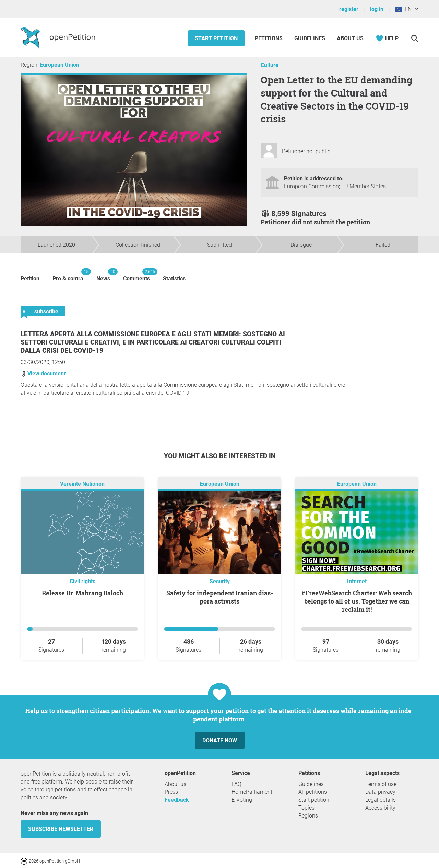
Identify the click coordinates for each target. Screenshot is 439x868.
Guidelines (309, 38)
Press (171, 792)
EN (407, 9)
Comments (136, 275)
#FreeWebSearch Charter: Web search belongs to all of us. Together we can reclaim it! (356, 601)
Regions (308, 815)
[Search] (414, 38)
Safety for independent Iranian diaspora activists (219, 597)
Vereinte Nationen (82, 484)
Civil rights (82, 581)
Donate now (219, 740)
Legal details (380, 800)
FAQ (236, 784)
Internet (357, 581)
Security (220, 581)
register (348, 9)
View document (46, 373)
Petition (30, 278)
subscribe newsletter (60, 829)
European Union (59, 64)
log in (376, 9)
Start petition (216, 38)
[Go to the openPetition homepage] (59, 37)
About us (350, 38)
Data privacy (380, 792)
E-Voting (242, 800)
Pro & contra (67, 275)
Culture (269, 65)
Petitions (269, 38)
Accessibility (380, 807)
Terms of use (380, 784)
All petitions (312, 792)
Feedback (177, 800)
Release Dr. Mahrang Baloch (82, 593)
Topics (306, 807)
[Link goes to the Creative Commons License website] (25, 860)
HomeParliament (252, 792)
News (103, 275)
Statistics (174, 278)
